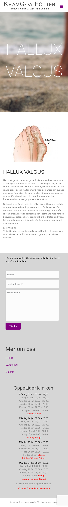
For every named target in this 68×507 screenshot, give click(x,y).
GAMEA (35, 502)
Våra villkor (12, 365)
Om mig (10, 372)
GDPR (9, 358)
